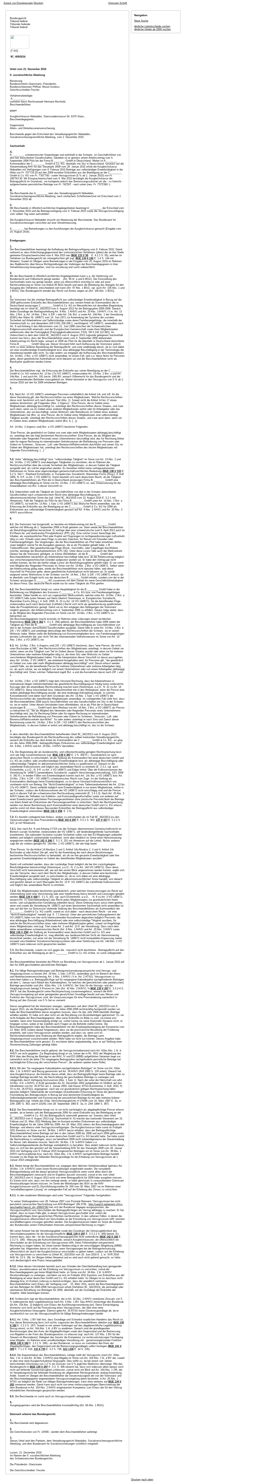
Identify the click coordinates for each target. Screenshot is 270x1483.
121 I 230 (68, 1349)
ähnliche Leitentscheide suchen (152, 26)
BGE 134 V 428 (29, 896)
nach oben (147, 1479)
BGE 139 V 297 (62, 754)
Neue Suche (141, 20)
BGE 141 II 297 (67, 819)
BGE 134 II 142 (84, 258)
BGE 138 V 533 (112, 471)
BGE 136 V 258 (53, 811)
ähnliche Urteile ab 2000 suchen (152, 29)
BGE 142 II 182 (109, 1236)
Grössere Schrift (117, 3)
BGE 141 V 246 (43, 840)
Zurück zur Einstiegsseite (18, 3)
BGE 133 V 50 (80, 255)
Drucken (38, 3)
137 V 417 (102, 819)
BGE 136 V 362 (34, 621)
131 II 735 (39, 1349)
